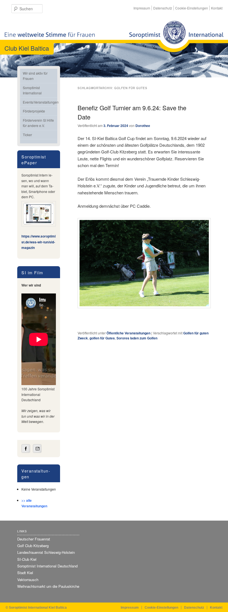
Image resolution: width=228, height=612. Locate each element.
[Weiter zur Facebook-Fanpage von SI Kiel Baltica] (25, 451)
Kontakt (216, 8)
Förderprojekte (34, 111)
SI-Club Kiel (26, 559)
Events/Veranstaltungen (40, 102)
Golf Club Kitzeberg (33, 545)
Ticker (27, 134)
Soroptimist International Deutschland (47, 566)
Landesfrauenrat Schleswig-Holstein (46, 552)
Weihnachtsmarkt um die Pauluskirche (48, 586)
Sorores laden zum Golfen (137, 338)
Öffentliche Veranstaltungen (128, 333)
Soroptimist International (32, 90)
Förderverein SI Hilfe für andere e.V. (38, 123)
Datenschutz (162, 8)
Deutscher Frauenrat (33, 539)
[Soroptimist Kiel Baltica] (176, 36)
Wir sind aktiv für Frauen (35, 76)
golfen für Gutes (102, 338)
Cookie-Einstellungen (191, 8)
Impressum (141, 8)
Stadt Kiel (25, 572)
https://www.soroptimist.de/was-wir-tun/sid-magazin (38, 242)
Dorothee (142, 125)
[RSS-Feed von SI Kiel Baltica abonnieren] (37, 451)
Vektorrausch (27, 579)
